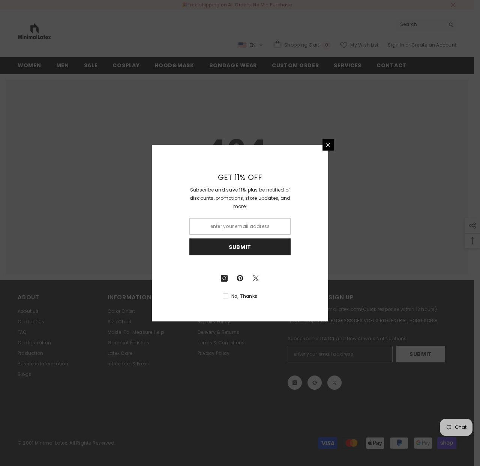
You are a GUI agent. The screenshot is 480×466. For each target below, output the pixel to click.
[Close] (378, 145)
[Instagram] (275, 278)
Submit (290, 246)
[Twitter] (306, 278)
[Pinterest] (290, 278)
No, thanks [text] (295, 296)
